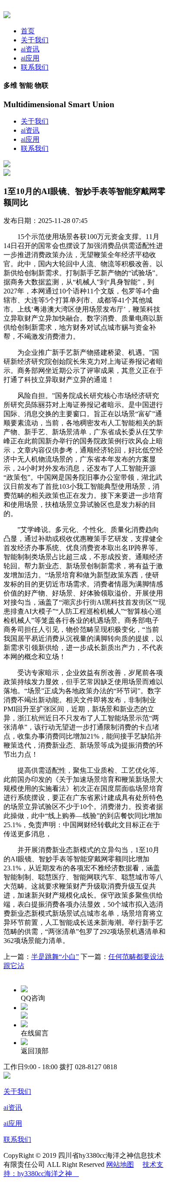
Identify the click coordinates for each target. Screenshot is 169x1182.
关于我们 (35, 40)
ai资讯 (30, 49)
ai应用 (30, 58)
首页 (28, 31)
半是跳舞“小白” (55, 956)
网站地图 (120, 1164)
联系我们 (35, 67)
